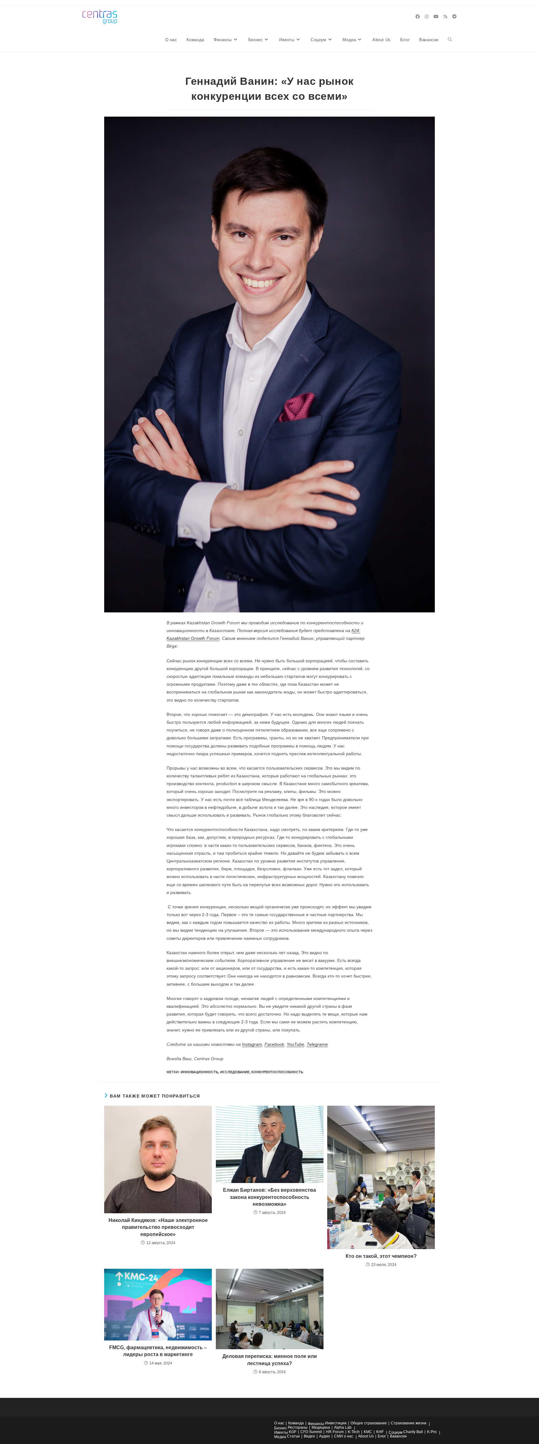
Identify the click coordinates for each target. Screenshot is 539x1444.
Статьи (293, 1436)
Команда (296, 1423)
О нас (279, 1423)
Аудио (324, 1436)
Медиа (280, 1437)
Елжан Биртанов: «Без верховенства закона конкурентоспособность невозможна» (269, 1197)
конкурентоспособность (277, 1072)
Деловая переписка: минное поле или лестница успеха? (269, 1360)
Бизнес (280, 1428)
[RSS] (445, 16)
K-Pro (432, 1432)
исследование (235, 1072)
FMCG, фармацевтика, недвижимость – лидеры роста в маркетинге (158, 1351)
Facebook (274, 1044)
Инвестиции (336, 1423)
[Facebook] (417, 16)
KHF (380, 1432)
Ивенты (281, 1432)
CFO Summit (311, 1432)
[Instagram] (426, 16)
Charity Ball (413, 1432)
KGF (292, 1432)
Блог (382, 1436)
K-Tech (354, 1432)
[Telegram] (454, 16)
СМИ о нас (343, 1436)
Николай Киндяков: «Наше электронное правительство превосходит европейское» (158, 1227)
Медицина (321, 1427)
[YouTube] (436, 16)
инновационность (199, 1072)
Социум (395, 1432)
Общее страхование (369, 1423)
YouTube (295, 1044)
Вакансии (398, 1436)
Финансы (316, 1424)
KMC (368, 1432)
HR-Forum (335, 1432)
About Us (366, 1436)
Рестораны (298, 1427)
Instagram (252, 1044)
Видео (309, 1436)
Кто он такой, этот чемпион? (381, 1256)
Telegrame (317, 1044)
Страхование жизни (408, 1423)
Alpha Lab (343, 1427)
